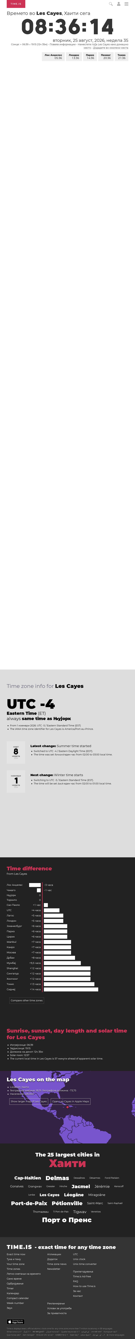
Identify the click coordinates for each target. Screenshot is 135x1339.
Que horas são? (14, 1335)
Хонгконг (12, 978)
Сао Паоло (13, 905)
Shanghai (12, 968)
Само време (14, 1278)
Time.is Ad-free (82, 1276)
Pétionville (67, 1203)
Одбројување (15, 1283)
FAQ (75, 1281)
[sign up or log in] (118, 5)
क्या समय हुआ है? (38, 1332)
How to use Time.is (84, 1286)
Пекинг (106, 57)
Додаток (52, 1259)
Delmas (57, 1178)
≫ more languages (115, 1335)
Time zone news (56, 1264)
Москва (11, 952)
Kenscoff (118, 1186)
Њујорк (11, 895)
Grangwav (35, 1186)
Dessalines (79, 1178)
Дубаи (10, 957)
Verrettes (96, 1211)
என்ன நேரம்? (86, 1335)
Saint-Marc (95, 1203)
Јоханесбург (14, 926)
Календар (13, 1293)
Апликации (54, 1254)
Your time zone (16, 1264)
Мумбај (11, 963)
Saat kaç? (74, 1335)
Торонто (12, 900)
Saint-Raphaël (115, 1203)
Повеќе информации (63, 44)
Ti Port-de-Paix (61, 1211)
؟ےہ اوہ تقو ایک (99, 1335)
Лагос (10, 915)
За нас (77, 1291)
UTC (9, 910)
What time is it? (14, 1332)
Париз (90, 57)
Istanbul (11, 942)
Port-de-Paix (29, 1203)
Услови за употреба (59, 1308)
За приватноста (57, 1313)
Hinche (63, 1186)
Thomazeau (41, 1211)
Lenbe (31, 1195)
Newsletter (53, 1269)
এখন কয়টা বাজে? (96, 1332)
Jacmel (81, 1186)
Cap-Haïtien (27, 1178)
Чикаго (11, 890)
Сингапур (13, 973)
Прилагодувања (83, 1271)
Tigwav (79, 1212)
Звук (9, 1308)
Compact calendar (18, 1298)
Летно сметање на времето (24, 1273)
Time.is (16, 4)
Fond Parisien (112, 1178)
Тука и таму (14, 1259)
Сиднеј (11, 989)
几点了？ (27, 1332)
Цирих (11, 936)
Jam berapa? (28, 1335)
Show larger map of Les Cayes (29, 1101)
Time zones (13, 1269)
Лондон (74, 57)
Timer (10, 1288)
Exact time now (16, 1254)
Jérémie (102, 1186)
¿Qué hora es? (52, 1332)
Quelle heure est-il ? (70, 1332)
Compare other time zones (27, 1000)
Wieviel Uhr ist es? (44, 1335)
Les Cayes (49, 1195)
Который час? (110, 1332)
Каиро (11, 947)
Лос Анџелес (53, 57)
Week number (15, 1303)
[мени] (126, 4)
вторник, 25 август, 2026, (90, 40)
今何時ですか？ (61, 1335)
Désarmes (95, 1178)
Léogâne (74, 1194)
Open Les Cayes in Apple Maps (70, 1101)
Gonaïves (16, 1186)
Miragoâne (96, 1195)
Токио (122, 57)
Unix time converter (85, 1264)
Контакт (78, 1296)
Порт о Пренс (67, 1220)
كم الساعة (85, 1332)
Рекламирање (56, 1303)
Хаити (67, 1163)
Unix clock (79, 1259)
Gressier (50, 1186)
